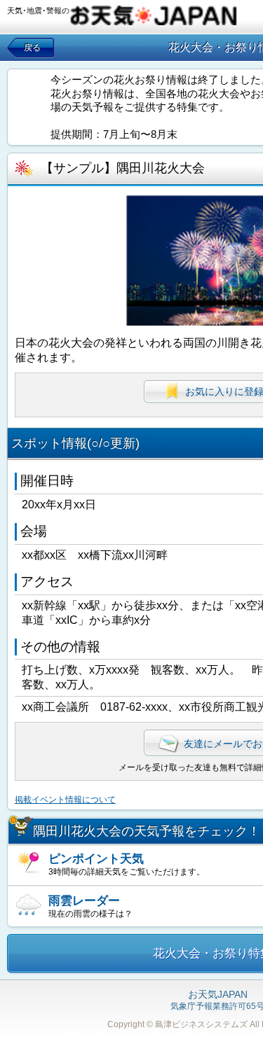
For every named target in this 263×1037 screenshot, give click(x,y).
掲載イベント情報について (65, 800)
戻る (32, 48)
